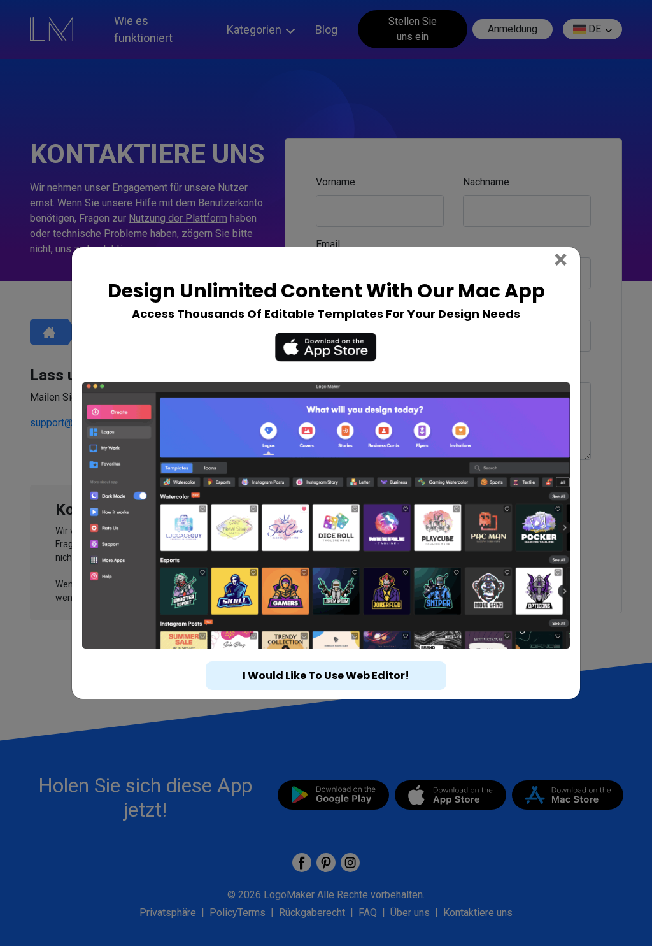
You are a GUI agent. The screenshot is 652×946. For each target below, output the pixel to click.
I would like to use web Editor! (326, 675)
